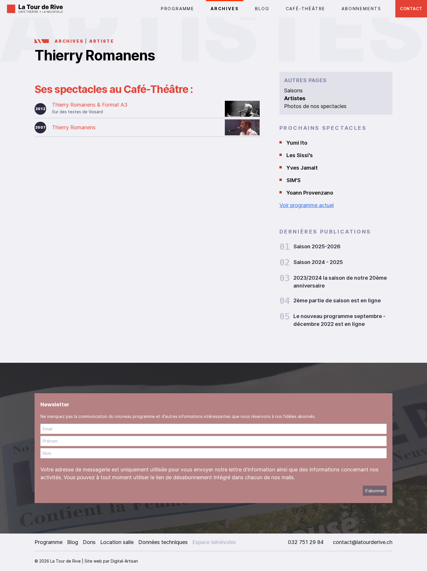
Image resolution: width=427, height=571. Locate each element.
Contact (411, 8)
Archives (225, 8)
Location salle (117, 542)
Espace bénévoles (214, 542)
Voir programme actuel (306, 205)
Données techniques (163, 542)
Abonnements (361, 8)
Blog (262, 8)
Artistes (294, 98)
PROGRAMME (177, 8)
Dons (89, 542)
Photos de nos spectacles (315, 106)
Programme (48, 542)
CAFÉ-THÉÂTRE (306, 8)
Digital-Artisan (124, 561)
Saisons (293, 90)
